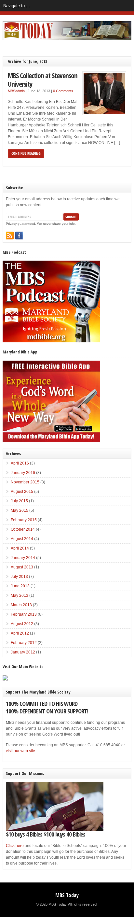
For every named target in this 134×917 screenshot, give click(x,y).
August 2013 (22, 567)
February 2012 (24, 642)
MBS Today (67, 895)
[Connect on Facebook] (19, 235)
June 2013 (20, 586)
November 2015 (25, 482)
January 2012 (23, 652)
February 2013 (24, 614)
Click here (15, 845)
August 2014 (22, 539)
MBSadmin (16, 91)
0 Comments (63, 91)
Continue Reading (26, 153)
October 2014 (23, 529)
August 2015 (22, 491)
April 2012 (20, 633)
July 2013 (19, 576)
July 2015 (19, 501)
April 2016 (20, 463)
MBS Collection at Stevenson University (42, 80)
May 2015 (19, 510)
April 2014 (20, 548)
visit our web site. (21, 751)
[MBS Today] (67, 38)
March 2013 (21, 605)
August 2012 (22, 624)
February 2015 (24, 520)
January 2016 (23, 472)
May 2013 (19, 595)
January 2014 (23, 557)
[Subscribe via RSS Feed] (10, 235)
